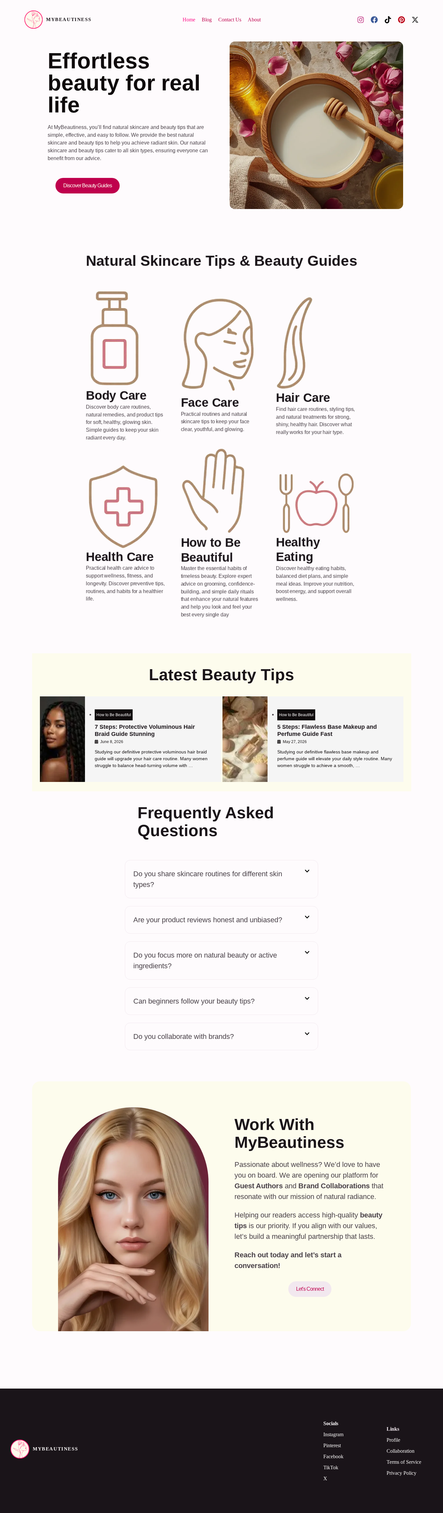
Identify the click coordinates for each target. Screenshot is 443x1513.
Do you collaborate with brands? (183, 1036)
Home (189, 19)
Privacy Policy (401, 1473)
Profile (393, 1440)
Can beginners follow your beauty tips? (194, 1001)
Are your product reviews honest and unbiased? (207, 920)
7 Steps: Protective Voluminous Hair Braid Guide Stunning (145, 730)
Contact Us (229, 19)
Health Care (120, 557)
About (254, 19)
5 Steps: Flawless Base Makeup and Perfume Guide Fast (327, 730)
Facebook (333, 1456)
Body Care (116, 395)
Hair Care (303, 398)
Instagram (333, 1434)
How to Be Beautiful (113, 715)
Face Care (210, 403)
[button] (221, 879)
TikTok (330, 1467)
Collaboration (400, 1451)
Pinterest (332, 1445)
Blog (207, 19)
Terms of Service (404, 1462)
